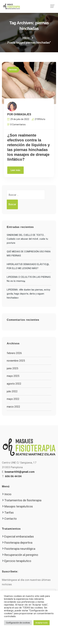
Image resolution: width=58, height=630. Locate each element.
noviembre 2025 (16, 360)
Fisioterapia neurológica (19, 548)
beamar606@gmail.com (19, 471)
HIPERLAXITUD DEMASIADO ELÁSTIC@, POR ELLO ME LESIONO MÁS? (28, 266)
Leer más (15, 170)
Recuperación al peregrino (21, 554)
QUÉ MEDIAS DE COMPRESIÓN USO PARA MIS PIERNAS (29, 253)
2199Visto (40, 119)
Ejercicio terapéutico (17, 561)
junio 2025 (12, 368)
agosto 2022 (14, 383)
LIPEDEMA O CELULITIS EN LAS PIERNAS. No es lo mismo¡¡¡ (29, 279)
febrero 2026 (14, 353)
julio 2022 (12, 391)
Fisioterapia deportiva (18, 542)
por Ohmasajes (19, 114)
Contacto (10, 518)
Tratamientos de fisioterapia (22, 500)
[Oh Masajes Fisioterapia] (29, 6)
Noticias (13, 70)
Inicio (25, 37)
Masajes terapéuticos (18, 506)
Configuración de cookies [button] (18, 622)
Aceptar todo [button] (41, 622)
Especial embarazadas (19, 536)
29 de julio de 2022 (19, 119)
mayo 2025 (13, 375)
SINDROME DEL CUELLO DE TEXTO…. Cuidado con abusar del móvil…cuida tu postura (27, 239)
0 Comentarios (18, 124)
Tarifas (9, 512)
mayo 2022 (13, 398)
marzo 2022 (13, 406)
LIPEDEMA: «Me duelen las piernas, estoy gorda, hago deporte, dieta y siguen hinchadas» (28, 293)
